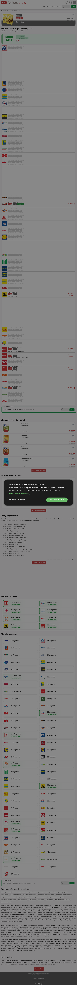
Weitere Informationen (52, 490)
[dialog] (38, 492)
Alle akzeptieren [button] (57, 500)
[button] (38, 494)
